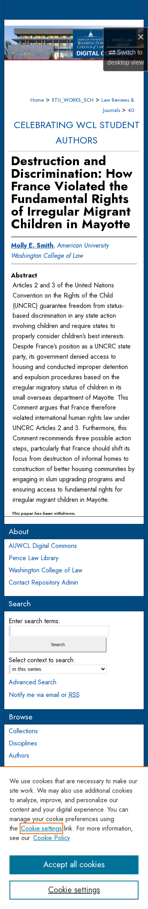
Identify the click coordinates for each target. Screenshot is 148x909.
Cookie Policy (51, 837)
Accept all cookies (74, 864)
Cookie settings (41, 828)
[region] (74, 837)
